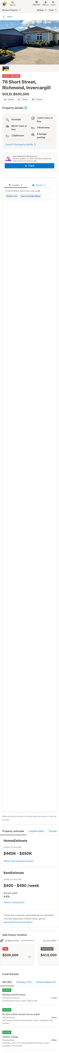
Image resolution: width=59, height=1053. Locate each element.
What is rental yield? (14, 902)
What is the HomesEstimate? (19, 860)
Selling (40, 10)
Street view (11, 196)
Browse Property (10, 10)
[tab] (15, 185)
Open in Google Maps (30, 196)
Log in (53, 4)
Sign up (45, 4)
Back (10, 16)
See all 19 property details (19, 144)
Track (31, 165)
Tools (51, 10)
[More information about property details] (25, 108)
